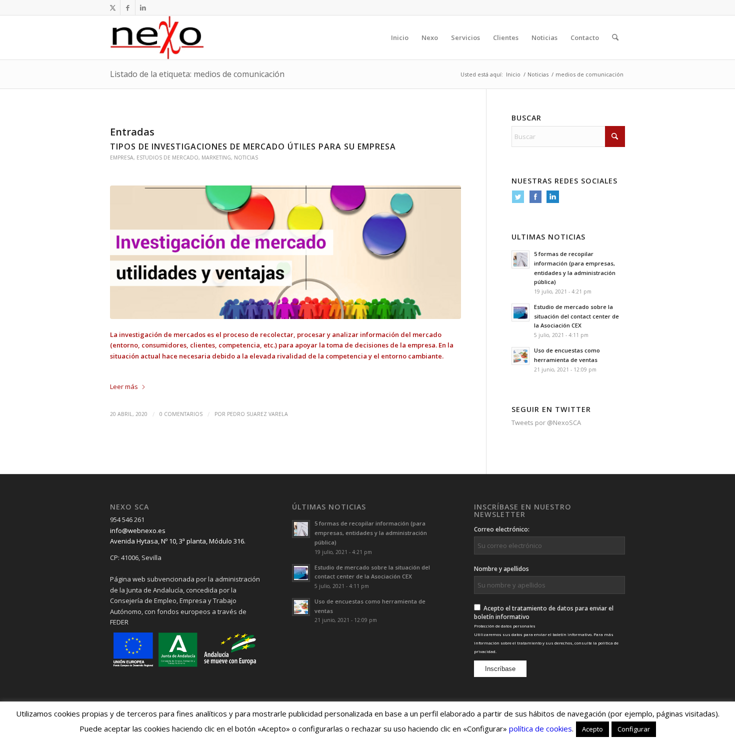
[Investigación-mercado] (285, 252)
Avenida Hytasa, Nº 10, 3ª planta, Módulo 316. (178, 541)
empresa (122, 157)
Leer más (124, 386)
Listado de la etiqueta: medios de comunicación (197, 74)
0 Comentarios (181, 414)
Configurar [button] (634, 729)
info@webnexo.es (138, 530)
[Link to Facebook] (127, 7)
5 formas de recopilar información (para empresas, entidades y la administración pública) (370, 533)
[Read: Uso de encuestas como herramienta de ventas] (521, 356)
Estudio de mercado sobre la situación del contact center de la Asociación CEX (576, 316)
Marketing (216, 157)
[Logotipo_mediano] (157, 38)
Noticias (246, 157)
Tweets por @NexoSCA (546, 422)
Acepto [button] (592, 729)
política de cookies (540, 729)
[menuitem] (399, 38)
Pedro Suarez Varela (257, 414)
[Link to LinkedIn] (143, 7)
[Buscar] (615, 38)
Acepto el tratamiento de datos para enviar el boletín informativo (546, 629)
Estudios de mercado (167, 157)
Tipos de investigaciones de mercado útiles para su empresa (253, 146)
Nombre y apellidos (501, 568)
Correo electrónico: (502, 529)
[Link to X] (113, 7)
